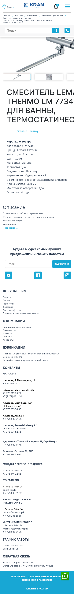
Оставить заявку (27, 131)
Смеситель (32, 15)
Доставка (8, 306)
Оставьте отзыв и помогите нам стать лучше (28, 565)
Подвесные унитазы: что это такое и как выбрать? (31, 353)
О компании (10, 330)
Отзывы (7, 336)
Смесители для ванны (52, 15)
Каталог (19, 15)
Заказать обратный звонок (18, 562)
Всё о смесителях (12, 356)
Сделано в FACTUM (37, 588)
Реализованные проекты (17, 327)
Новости (7, 333)
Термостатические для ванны (17, 18)
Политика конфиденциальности (21, 313)
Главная (6, 15)
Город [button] (9, 7)
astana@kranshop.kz (14, 512)
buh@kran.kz (10, 489)
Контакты (8, 339)
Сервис (7, 300)
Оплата (7, 297)
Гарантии (8, 303)
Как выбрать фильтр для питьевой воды (25, 360)
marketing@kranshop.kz (15, 528)
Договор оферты (12, 310)
